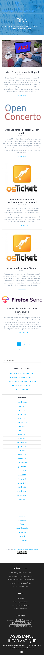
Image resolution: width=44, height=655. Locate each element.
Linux (32, 620)
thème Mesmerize (27, 648)
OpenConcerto (20, 623)
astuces (22, 512)
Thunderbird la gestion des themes (22, 377)
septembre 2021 (22, 422)
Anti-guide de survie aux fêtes (22, 385)
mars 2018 (22, 475)
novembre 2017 (22, 491)
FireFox (20, 620)
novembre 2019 (22, 459)
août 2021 (22, 426)
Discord (12, 620)
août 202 (22, 499)
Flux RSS (28, 620)
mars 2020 (22, 455)
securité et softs (22, 528)
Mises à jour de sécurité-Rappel (22, 72)
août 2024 (22, 406)
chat (8, 620)
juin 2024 (22, 410)
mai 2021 (22, 430)
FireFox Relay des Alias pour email (22, 373)
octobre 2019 (22, 463)
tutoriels (30, 626)
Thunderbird (22, 532)
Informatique (22, 520)
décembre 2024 (22, 402)
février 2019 (22, 471)
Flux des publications (20, 602)
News (22, 524)
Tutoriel (22, 536)
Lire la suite (22, 95)
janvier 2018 (22, 483)
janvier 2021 (22, 438)
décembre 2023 (22, 414)
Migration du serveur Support (22, 268)
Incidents (22, 516)
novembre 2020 (22, 442)
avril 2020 (22, 451)
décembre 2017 (22, 487)
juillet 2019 (22, 467)
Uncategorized (22, 540)
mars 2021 (22, 434)
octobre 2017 (22, 495)
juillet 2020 (22, 447)
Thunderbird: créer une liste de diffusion (22, 381)
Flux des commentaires (20, 605)
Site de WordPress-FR (20, 609)
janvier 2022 (22, 418)
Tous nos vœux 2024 (22, 389)
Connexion (20, 598)
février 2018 (22, 479)
